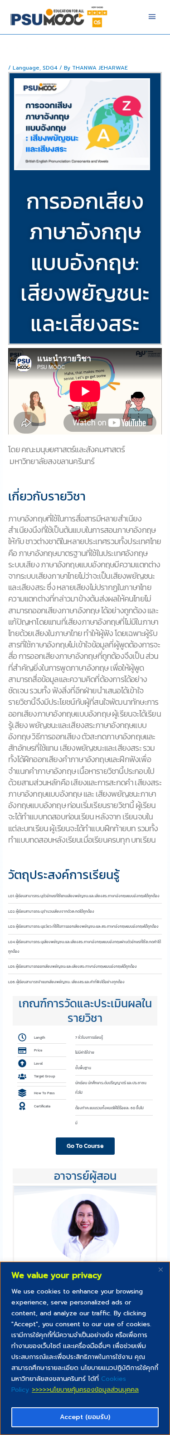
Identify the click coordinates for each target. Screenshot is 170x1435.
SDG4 (50, 68)
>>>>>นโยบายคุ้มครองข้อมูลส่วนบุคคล (85, 1390)
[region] (85, 1348)
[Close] (160, 1269)
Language (26, 68)
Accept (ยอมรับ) (85, 1417)
